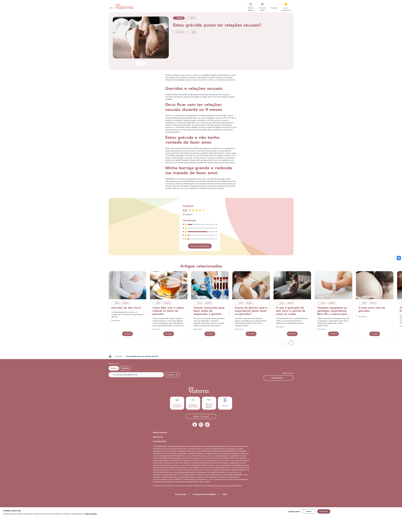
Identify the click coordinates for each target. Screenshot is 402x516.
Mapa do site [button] (158, 437)
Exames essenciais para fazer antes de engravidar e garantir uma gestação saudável (209, 312)
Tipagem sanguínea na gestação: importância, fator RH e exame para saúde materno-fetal (332, 312)
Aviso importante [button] (159, 441)
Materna (113, 368)
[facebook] (194, 424)
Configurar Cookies (294, 511)
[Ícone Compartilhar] (142, 63)
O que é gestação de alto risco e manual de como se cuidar (290, 311)
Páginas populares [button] (160, 432)
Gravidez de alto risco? (126, 308)
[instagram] (201, 424)
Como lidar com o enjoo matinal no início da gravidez (168, 311)
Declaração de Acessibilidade (204, 494)
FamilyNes (125, 368)
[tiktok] (207, 424)
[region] (201, 511)
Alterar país (276, 377)
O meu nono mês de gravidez (371, 309)
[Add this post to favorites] (138, 63)
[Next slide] (291, 343)
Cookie (224, 494)
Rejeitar (308, 511)
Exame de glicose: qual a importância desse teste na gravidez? (251, 311)
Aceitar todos (323, 511)
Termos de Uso (180, 494)
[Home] (124, 6)
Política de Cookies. (91, 514)
